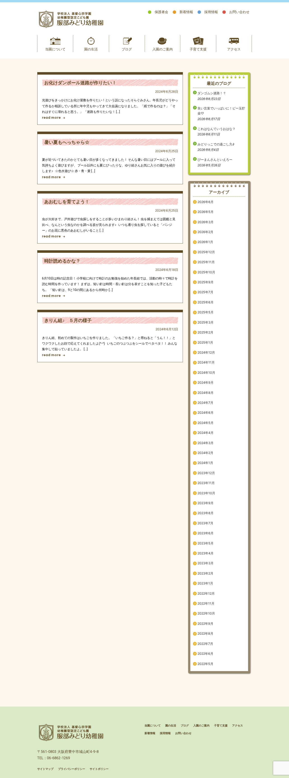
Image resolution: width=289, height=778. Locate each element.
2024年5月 (206, 423)
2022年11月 (206, 603)
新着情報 (186, 12)
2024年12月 (206, 352)
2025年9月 (206, 282)
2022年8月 (205, 633)
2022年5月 (205, 664)
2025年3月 (206, 322)
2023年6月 (206, 533)
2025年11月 (206, 262)
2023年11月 (206, 483)
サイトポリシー (99, 769)
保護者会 (161, 12)
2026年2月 (205, 232)
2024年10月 (206, 372)
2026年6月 (206, 202)
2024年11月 (206, 362)
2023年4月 (206, 553)
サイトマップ (45, 769)
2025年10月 (206, 272)
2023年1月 (205, 583)
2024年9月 (206, 382)
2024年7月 (205, 402)
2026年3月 (206, 222)
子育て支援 (198, 49)
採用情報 (211, 12)
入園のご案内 (162, 49)
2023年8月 (206, 513)
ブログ (127, 49)
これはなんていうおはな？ (216, 129)
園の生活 (91, 49)
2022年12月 (206, 593)
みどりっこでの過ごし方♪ (216, 144)
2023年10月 (206, 493)
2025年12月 (206, 252)
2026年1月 (205, 242)
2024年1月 (205, 463)
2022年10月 (206, 613)
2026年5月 (206, 212)
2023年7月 (205, 523)
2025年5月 (206, 312)
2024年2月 (205, 453)
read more (51, 117)
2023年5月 (206, 543)
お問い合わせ (239, 12)
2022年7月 (205, 644)
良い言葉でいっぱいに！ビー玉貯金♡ (221, 110)
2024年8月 (206, 393)
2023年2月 (205, 573)
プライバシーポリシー (71, 769)
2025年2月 (205, 332)
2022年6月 (205, 653)
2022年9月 (205, 623)
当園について (55, 49)
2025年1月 (205, 342)
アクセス (234, 49)
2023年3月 (206, 563)
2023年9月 (206, 503)
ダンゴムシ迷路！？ (212, 93)
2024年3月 (206, 443)
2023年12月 (206, 473)
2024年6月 (206, 412)
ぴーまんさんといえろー (215, 159)
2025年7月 (205, 292)
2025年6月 (206, 302)
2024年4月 (206, 433)
